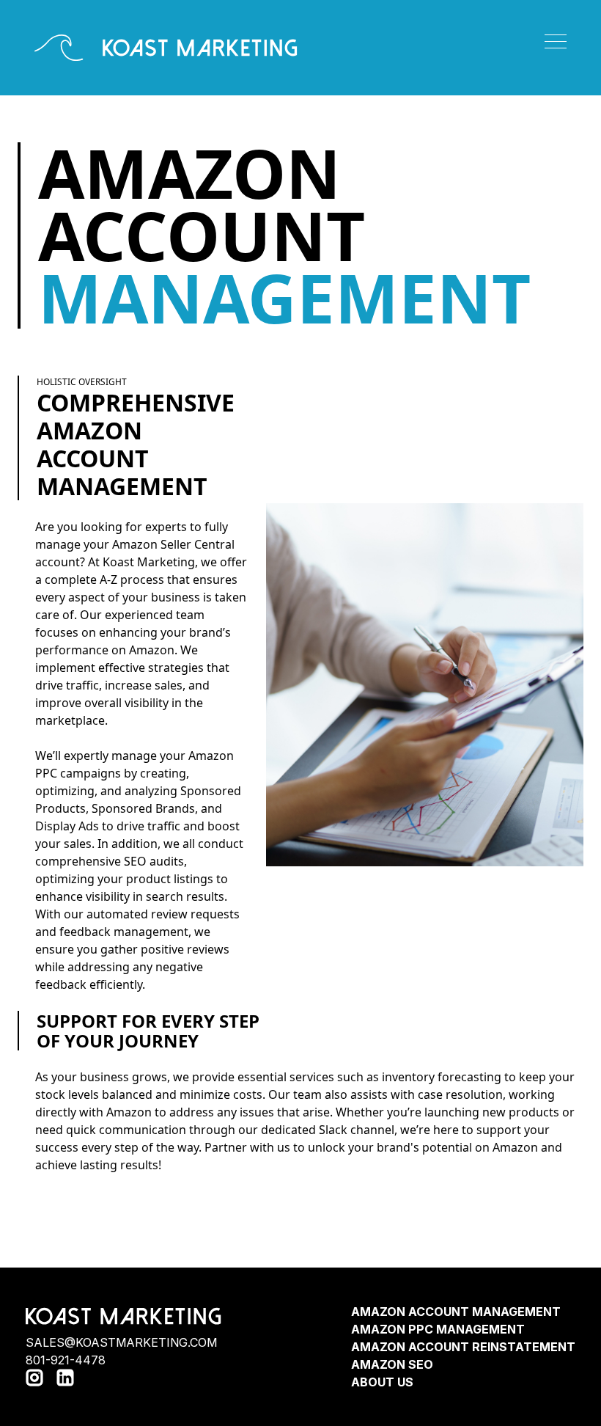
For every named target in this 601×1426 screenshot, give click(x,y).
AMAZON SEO (392, 1364)
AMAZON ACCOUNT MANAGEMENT (456, 1311)
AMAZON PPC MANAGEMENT (438, 1329)
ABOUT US (382, 1382)
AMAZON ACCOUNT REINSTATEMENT (463, 1346)
